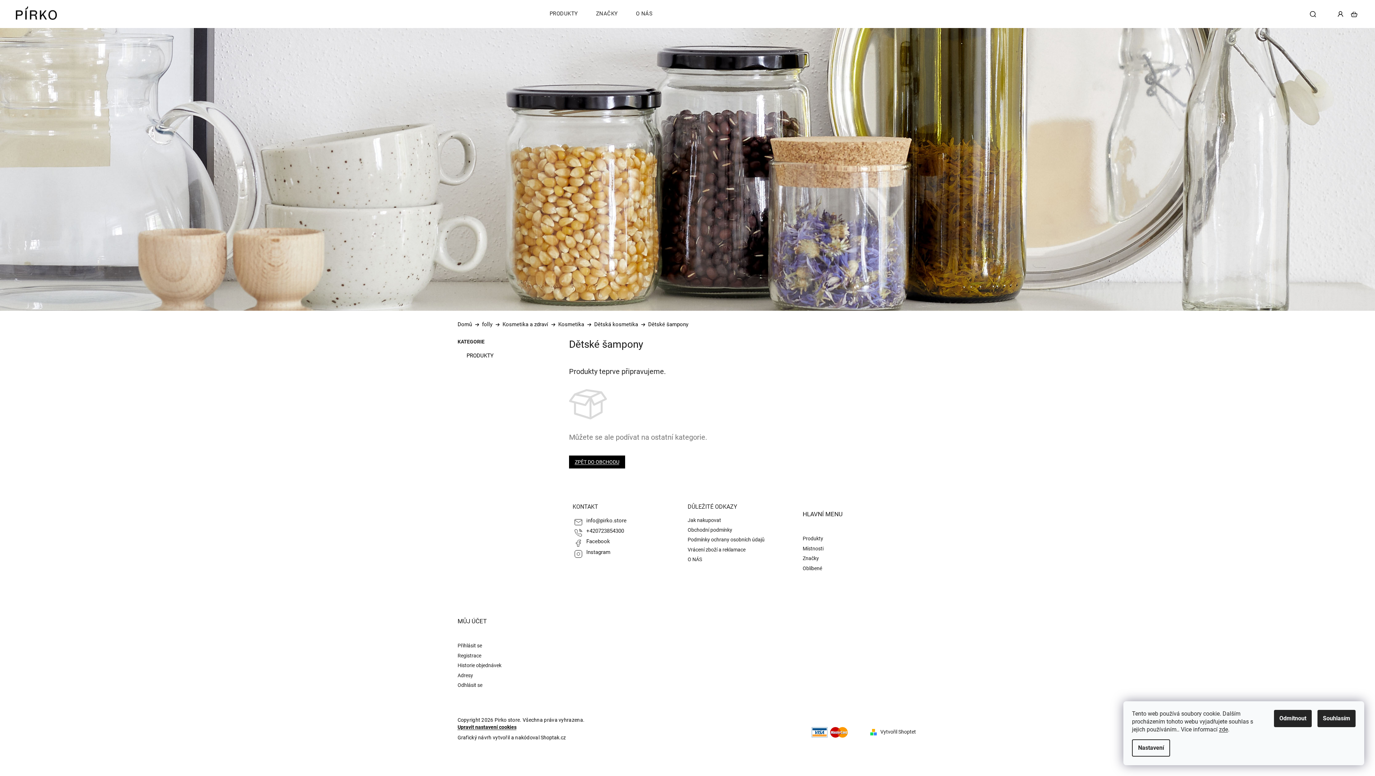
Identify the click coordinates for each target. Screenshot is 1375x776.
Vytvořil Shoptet (898, 732)
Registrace (469, 656)
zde (1223, 729)
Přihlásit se (470, 645)
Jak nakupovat (704, 520)
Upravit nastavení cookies (487, 727)
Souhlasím (1336, 718)
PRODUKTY (480, 355)
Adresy (465, 675)
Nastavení (1151, 747)
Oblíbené (812, 568)
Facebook (598, 541)
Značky (811, 558)
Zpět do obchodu (597, 462)
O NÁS (695, 559)
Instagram (598, 552)
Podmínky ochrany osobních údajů (726, 539)
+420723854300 (605, 531)
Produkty (813, 538)
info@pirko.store (606, 520)
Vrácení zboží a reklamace (717, 550)
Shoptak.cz (553, 737)
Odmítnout (1292, 718)
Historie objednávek (479, 665)
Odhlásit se (470, 685)
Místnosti (813, 548)
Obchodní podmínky (710, 530)
